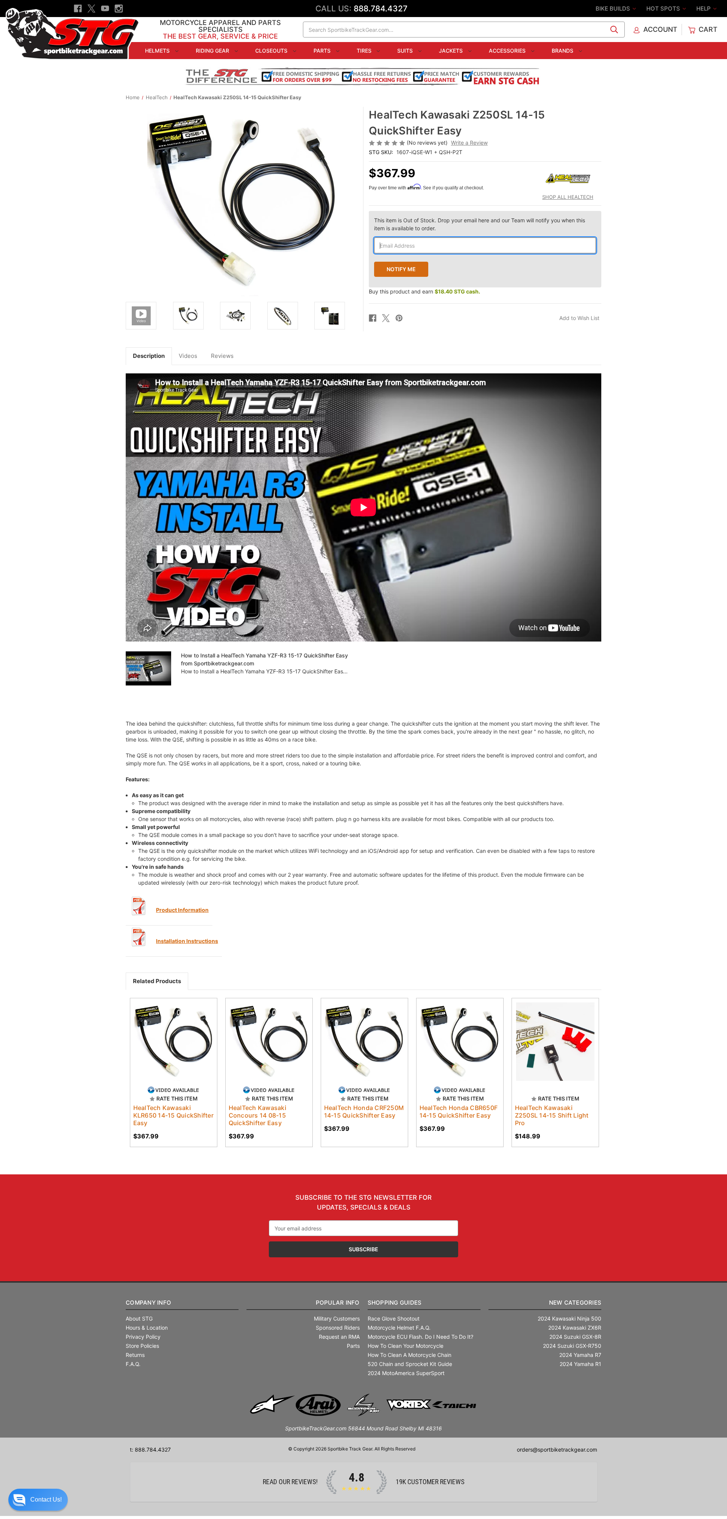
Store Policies (142, 1346)
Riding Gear (213, 50)
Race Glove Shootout (394, 1318)
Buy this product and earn (424, 291)
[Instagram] (119, 8)
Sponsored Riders (338, 1327)
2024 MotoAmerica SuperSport (406, 1373)
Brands (563, 50)
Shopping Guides (395, 1302)
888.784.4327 (380, 8)
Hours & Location (147, 1327)
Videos (188, 355)
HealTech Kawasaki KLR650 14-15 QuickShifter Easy (173, 1115)
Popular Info (337, 1302)
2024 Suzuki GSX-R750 (572, 1346)
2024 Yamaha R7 (580, 1355)
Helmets (158, 50)
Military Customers (337, 1318)
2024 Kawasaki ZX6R (574, 1327)
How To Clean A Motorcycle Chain (409, 1355)
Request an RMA (339, 1336)
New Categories (575, 1302)
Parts (323, 50)
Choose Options (555, 1048)
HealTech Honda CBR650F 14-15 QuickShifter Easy (459, 1111)
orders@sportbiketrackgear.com (557, 1449)
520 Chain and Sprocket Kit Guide (410, 1364)
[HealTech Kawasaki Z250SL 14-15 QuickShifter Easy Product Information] (138, 905)
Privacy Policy (143, 1336)
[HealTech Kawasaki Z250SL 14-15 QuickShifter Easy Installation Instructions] (138, 936)
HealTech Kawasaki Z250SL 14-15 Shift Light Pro (552, 1115)
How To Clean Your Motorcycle (405, 1346)
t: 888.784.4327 (150, 1449)
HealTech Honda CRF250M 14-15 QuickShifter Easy (364, 1111)
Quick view (170, 1035)
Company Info (148, 1302)
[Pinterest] (399, 318)
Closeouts (272, 50)
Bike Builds (614, 8)
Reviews (222, 355)
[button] (38, 1500)
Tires (365, 50)
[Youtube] (105, 8)
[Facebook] (78, 8)
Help (704, 8)
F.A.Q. (133, 1364)
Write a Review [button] (469, 142)
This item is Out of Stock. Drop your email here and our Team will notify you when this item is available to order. (479, 224)
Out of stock (173, 1048)
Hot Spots (664, 8)
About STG (139, 1318)
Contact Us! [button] (46, 1499)
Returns (135, 1355)
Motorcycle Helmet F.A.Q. (399, 1327)
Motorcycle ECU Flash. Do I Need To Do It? (420, 1336)
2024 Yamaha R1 (580, 1364)
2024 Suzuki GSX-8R (575, 1336)
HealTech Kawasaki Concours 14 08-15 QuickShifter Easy (257, 1115)
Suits (405, 50)
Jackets (451, 50)
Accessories (508, 50)
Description (149, 355)
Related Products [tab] (157, 981)
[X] (91, 8)
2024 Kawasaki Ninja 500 (569, 1318)
